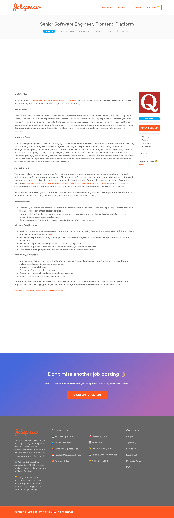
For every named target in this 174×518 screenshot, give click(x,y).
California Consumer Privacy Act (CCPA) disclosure (38, 290)
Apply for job (149, 128)
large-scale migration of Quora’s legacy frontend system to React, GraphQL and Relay (64, 183)
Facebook (146, 143)
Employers (121, 7)
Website (145, 137)
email (126, 383)
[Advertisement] (87, 65)
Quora (125, 31)
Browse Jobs (105, 7)
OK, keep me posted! (87, 395)
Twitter (144, 140)
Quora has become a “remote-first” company (54, 100)
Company (137, 7)
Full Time (145, 153)
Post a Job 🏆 (153, 7)
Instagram (146, 146)
